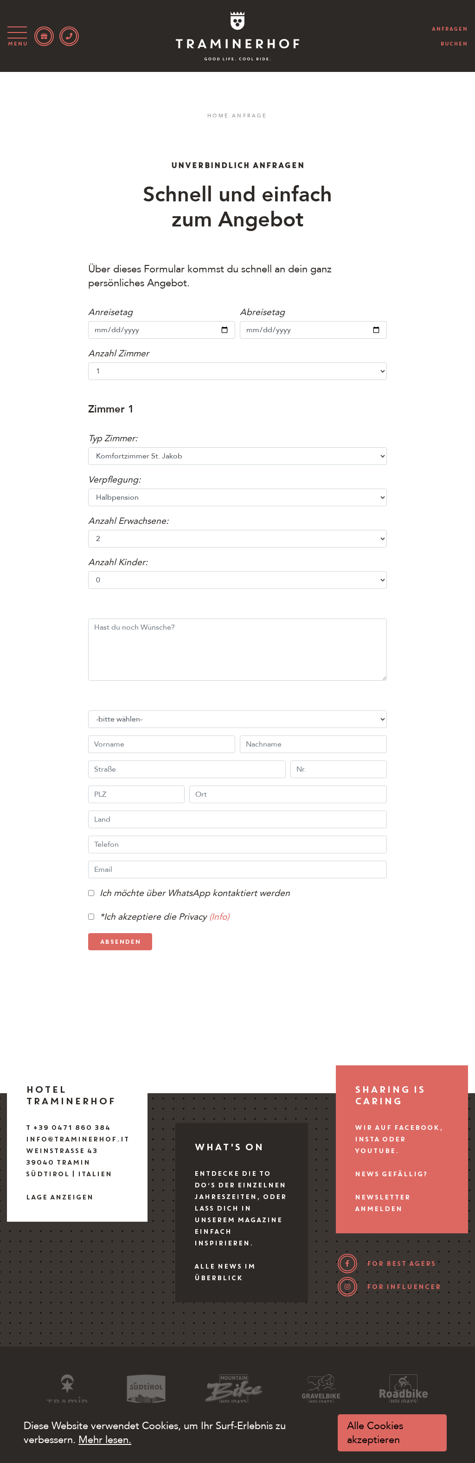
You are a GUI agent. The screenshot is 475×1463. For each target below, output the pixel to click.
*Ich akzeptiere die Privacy (153, 917)
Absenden (120, 941)
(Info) (219, 917)
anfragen (449, 28)
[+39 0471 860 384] (69, 36)
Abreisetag (262, 312)
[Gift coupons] (44, 36)
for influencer (403, 1286)
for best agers (401, 1263)
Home (218, 115)
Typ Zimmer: (112, 438)
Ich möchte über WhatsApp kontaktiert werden (195, 893)
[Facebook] (347, 1263)
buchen (454, 43)
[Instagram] (347, 1287)
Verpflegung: (114, 480)
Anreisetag (110, 312)
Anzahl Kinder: (118, 562)
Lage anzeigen (59, 1197)
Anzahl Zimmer (118, 354)
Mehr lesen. (104, 1440)
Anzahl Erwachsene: (129, 521)
